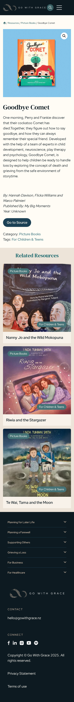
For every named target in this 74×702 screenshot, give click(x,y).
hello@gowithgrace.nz (24, 618)
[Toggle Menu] (60, 7)
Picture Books (28, 23)
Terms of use (17, 686)
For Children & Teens (27, 239)
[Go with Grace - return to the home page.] (24, 7)
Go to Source (17, 222)
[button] (64, 35)
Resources (13, 23)
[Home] (4, 23)
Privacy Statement (22, 673)
